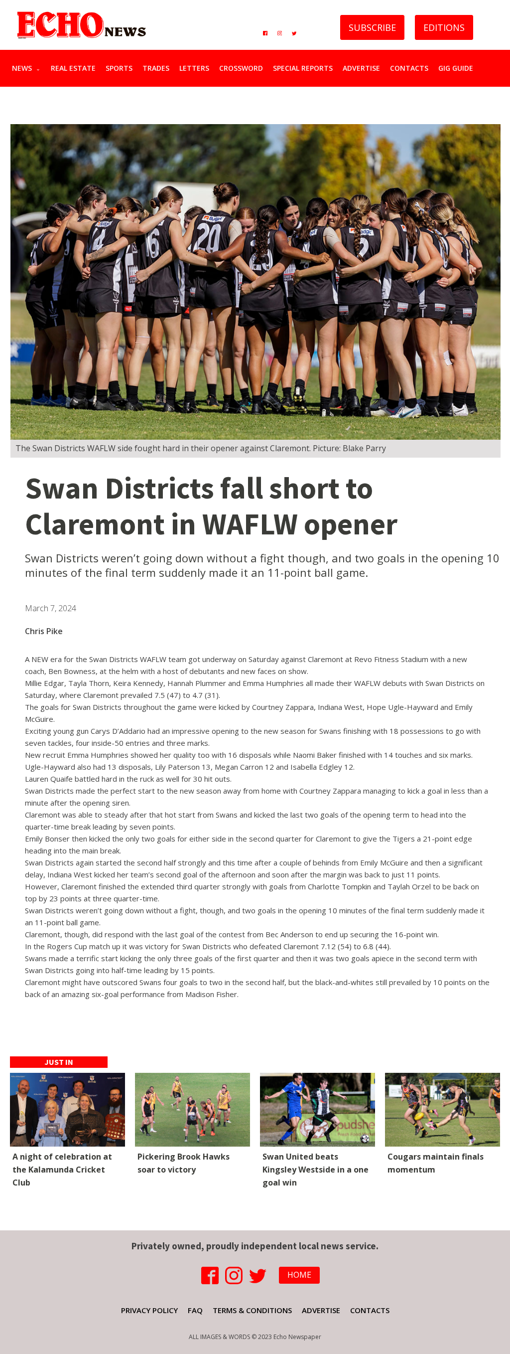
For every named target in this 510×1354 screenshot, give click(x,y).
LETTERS (194, 68)
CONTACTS (409, 68)
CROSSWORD (241, 68)
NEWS (22, 68)
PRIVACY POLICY (149, 1310)
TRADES (155, 68)
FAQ (195, 1310)
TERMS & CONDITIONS (252, 1310)
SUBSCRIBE (372, 27)
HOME (299, 1274)
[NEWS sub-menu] (40, 68)
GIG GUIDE (455, 68)
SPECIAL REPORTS (303, 68)
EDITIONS (444, 27)
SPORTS (119, 68)
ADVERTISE (361, 68)
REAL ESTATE (73, 68)
